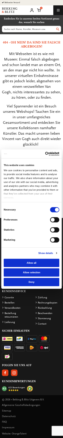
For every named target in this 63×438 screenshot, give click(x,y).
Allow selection (31, 272)
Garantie (9, 297)
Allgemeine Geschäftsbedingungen (21, 405)
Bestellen (10, 302)
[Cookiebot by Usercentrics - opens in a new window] (45, 154)
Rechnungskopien (47, 302)
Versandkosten (13, 307)
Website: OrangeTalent (14, 433)
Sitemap (6, 410)
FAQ (4, 421)
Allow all (31, 262)
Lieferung (10, 322)
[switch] (54, 219)
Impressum (8, 427)
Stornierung (44, 318)
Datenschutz (9, 416)
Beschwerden (45, 313)
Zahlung (42, 297)
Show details (45, 253)
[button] (39, 9)
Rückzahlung (45, 307)
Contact (42, 323)
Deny (31, 282)
